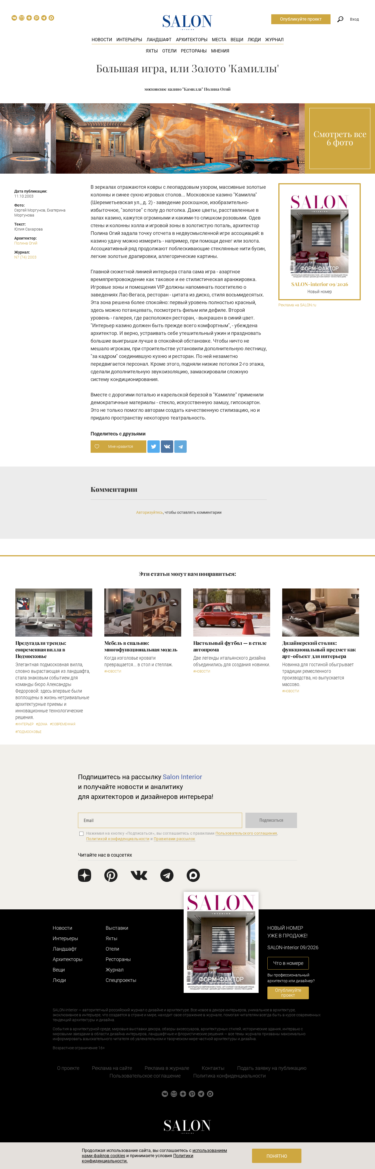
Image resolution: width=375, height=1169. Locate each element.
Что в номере (288, 963)
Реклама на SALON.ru (297, 305)
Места (219, 39)
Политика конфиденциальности (229, 1076)
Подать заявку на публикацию (272, 1068)
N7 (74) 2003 (25, 257)
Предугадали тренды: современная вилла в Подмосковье (40, 649)
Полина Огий (25, 243)
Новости (102, 39)
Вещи (237, 39)
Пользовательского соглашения (246, 833)
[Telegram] (180, 446)
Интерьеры (129, 39)
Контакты (213, 1068)
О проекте (68, 1068)
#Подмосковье (28, 732)
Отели (169, 51)
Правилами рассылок (174, 839)
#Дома (41, 724)
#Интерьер (24, 724)
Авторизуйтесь (149, 512)
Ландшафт (159, 39)
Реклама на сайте (112, 1068)
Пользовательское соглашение (145, 1076)
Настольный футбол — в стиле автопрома (230, 646)
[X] (153, 446)
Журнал (274, 39)
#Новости (112, 671)
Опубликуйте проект (301, 19)
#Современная (62, 724)
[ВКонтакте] (167, 446)
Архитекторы (192, 39)
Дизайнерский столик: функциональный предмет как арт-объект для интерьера (319, 649)
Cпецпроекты (121, 980)
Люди (254, 39)
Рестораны (194, 51)
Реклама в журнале (167, 1068)
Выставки (117, 928)
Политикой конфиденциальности (118, 839)
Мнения (220, 51)
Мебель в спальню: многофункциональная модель (141, 646)
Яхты (152, 51)
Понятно (277, 1156)
